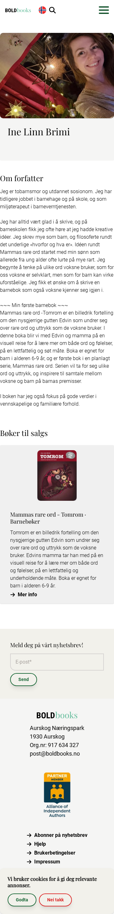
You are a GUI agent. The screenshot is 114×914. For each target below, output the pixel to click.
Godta (22, 899)
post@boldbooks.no (55, 753)
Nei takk (55, 899)
